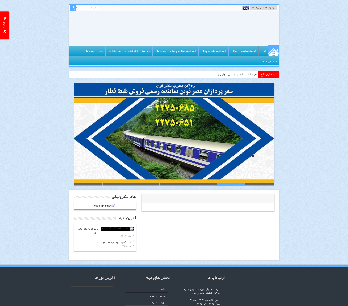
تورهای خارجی (157, 302)
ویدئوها (90, 51)
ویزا (235, 51)
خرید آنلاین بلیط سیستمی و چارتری (237, 74)
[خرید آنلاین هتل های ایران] (118, 229)
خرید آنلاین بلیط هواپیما (214, 51)
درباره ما (146, 51)
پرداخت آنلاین (4, 25)
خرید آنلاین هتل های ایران (183, 51)
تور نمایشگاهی (248, 51)
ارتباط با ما (133, 51)
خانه (273, 50)
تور (264, 51)
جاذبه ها (161, 51)
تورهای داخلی (157, 295)
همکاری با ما (271, 61)
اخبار (100, 51)
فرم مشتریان (114, 51)
